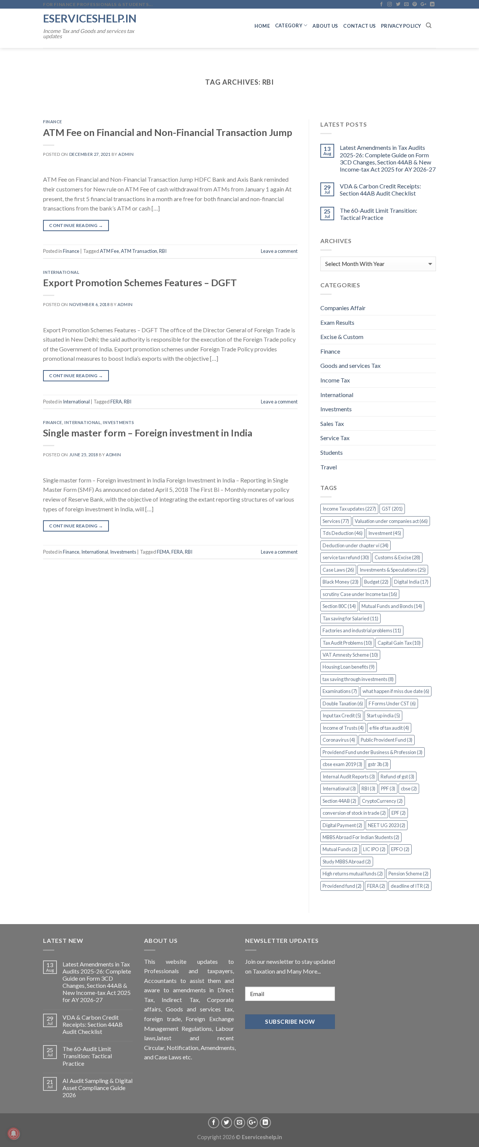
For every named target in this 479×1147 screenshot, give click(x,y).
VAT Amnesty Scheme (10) (350, 655)
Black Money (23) (341, 582)
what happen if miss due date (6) (396, 691)
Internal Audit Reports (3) (349, 777)
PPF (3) (388, 789)
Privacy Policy (401, 26)
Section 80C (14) (339, 606)
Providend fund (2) (342, 886)
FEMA (163, 552)
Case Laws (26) (338, 570)
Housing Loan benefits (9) (349, 667)
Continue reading (76, 225)
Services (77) (336, 521)
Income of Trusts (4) (343, 728)
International (61, 272)
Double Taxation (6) (343, 703)
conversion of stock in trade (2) (354, 813)
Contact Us (359, 26)
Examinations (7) (340, 691)
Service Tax (335, 437)
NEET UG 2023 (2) (386, 825)
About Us (325, 26)
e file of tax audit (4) (389, 728)
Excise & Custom (341, 336)
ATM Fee (109, 251)
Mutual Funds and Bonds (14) (391, 606)
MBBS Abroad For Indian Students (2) (361, 837)
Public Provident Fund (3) (386, 740)
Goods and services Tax (350, 365)
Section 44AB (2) (339, 801)
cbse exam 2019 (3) (342, 764)
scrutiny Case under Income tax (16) (360, 594)
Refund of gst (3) (397, 777)
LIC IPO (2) (374, 849)
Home (262, 26)
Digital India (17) (411, 582)
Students (331, 452)
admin (126, 154)
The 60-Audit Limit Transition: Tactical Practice (378, 214)
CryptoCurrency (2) (382, 801)
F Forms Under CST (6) (392, 703)
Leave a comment (279, 251)
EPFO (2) (400, 849)
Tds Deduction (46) (343, 533)
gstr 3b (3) (378, 764)
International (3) (339, 789)
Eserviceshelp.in (90, 18)
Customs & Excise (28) (397, 557)
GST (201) (392, 509)
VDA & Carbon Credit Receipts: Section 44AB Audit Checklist (380, 189)
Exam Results (337, 322)
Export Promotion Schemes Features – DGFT (140, 282)
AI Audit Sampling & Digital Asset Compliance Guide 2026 (97, 1087)
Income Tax (335, 380)
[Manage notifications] (13, 1134)
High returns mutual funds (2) (353, 874)
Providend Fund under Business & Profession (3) (372, 752)
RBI (163, 251)
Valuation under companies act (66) (391, 521)
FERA (116, 402)
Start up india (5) (383, 715)
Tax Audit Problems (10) (347, 643)
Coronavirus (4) (339, 740)
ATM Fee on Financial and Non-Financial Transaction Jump (167, 132)
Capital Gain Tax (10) (399, 643)
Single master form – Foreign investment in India (147, 432)
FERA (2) (376, 886)
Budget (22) (376, 582)
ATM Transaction (139, 251)
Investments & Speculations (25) (393, 570)
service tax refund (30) (346, 557)
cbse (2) (409, 789)
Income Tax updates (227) (349, 509)
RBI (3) (368, 789)
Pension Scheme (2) (408, 874)
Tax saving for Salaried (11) (350, 618)
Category (288, 25)
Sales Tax (332, 423)
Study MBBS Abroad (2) (347, 862)
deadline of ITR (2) (410, 886)
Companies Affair (343, 307)
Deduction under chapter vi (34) (355, 545)
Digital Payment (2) (342, 825)
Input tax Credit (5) (342, 715)
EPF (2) (398, 813)
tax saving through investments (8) (358, 679)
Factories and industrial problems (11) (362, 630)
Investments (118, 422)
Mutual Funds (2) (340, 849)
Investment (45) (384, 533)
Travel (328, 466)
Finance (52, 121)
